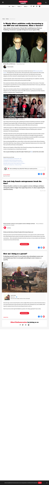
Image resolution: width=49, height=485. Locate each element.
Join (9, 6)
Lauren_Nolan (13, 295)
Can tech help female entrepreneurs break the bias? (22, 182)
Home (4, 18)
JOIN (39, 3)
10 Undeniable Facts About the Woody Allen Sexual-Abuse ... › (13, 160)
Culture (19, 6)
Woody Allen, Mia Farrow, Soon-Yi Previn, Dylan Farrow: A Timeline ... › (14, 163)
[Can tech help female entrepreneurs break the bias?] (24, 207)
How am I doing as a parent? (15, 254)
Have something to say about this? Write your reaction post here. (23, 168)
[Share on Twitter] (41, 174)
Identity (25, 6)
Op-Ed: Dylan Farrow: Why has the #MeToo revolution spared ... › (13, 161)
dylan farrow (6, 174)
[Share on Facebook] (39, 174)
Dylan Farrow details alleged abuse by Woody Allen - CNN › (12, 158)
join (40, 482)
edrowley (9, 227)
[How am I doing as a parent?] (24, 277)
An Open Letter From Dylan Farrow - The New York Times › (12, 164)
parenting (5, 317)
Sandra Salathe (10, 66)
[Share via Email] (44, 174)
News (13, 6)
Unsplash (12, 225)
